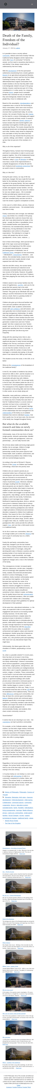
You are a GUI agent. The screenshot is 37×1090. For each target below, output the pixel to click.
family (15, 808)
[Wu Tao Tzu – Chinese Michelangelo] (18, 886)
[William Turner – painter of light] (18, 957)
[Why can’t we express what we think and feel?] (18, 1004)
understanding (7, 413)
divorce (13, 805)
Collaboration (7, 802)
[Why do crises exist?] (18, 980)
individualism (29, 808)
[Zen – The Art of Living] (18, 862)
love (9, 525)
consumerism (17, 255)
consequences (16, 365)
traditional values (8, 252)
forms (31, 408)
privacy (5, 813)
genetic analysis (25, 120)
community (6, 55)
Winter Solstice (6, 942)
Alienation (8, 797)
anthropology (17, 776)
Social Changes (13, 815)
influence (28, 534)
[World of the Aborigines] (18, 909)
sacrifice (20, 285)
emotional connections (23, 166)
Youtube (14, 1087)
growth (17, 482)
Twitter (18, 1085)
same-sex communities (15, 813)
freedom (27, 415)
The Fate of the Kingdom (13, 823)
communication (28, 594)
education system (22, 805)
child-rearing (28, 800)
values (31, 818)
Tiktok (29, 1087)
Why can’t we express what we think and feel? (14, 1013)
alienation (23, 159)
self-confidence (15, 309)
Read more (22, 853)
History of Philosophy (12, 792)
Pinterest (19, 1087)
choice (5, 216)
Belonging (15, 797)
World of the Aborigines (8, 919)
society (21, 815)
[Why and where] (18, 1028)
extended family (8, 808)
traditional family (23, 818)
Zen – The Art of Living (8, 871)
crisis (16, 159)
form (11, 60)
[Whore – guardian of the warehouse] (18, 1053)
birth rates (22, 797)
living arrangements (9, 810)
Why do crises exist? (8, 990)
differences (10, 694)
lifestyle (5, 75)
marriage (19, 810)
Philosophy (22, 792)
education (27, 627)
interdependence (25, 103)
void (28, 689)
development (12, 71)
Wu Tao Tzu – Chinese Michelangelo (12, 895)
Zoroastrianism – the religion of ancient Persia (14, 848)
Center (14, 464)
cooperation (6, 805)
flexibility (21, 808)
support (27, 815)
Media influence (28, 810)
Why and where (6, 1037)
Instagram (9, 1087)
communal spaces (18, 802)
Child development (17, 800)
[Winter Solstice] (18, 933)
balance (5, 698)
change (31, 114)
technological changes (10, 818)
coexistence (6, 722)
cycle (4, 650)
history (11, 92)
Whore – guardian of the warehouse (11, 1062)
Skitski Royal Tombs (11, 821)
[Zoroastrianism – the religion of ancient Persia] (18, 838)
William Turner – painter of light (10, 966)
